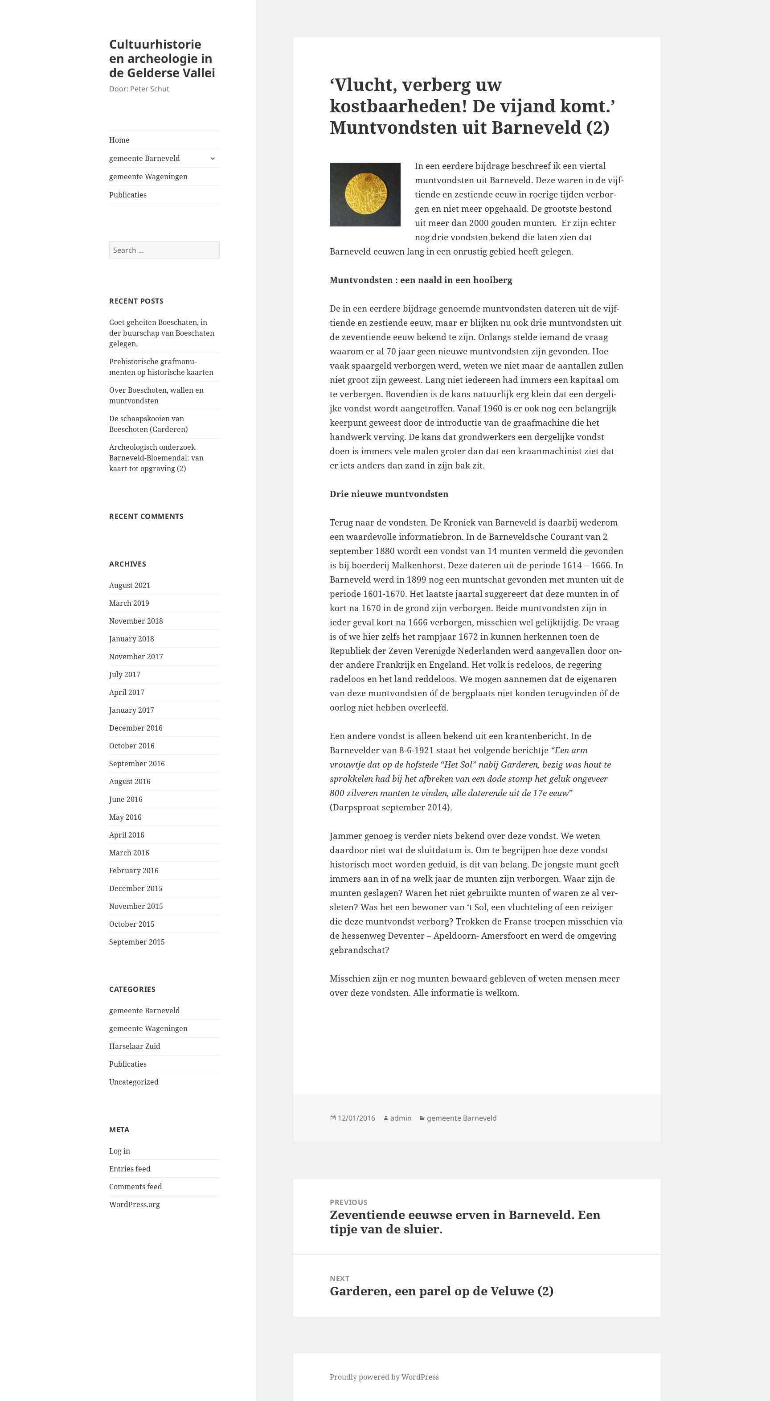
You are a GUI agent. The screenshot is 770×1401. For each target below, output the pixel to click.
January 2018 (131, 639)
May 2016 (125, 817)
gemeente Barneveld (144, 158)
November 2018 (136, 621)
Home (119, 140)
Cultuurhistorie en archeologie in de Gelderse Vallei (162, 58)
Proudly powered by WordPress (384, 1377)
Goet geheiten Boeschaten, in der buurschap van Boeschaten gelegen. (161, 333)
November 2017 (136, 656)
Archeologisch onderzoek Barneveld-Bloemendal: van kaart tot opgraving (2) (156, 457)
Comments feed (135, 1186)
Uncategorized (134, 1082)
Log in (119, 1151)
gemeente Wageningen (148, 176)
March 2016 (129, 853)
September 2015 (137, 942)
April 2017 (126, 692)
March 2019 (129, 603)
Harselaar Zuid (134, 1046)
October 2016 (132, 746)
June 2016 (126, 799)
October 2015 (132, 924)
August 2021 (130, 585)
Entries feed (130, 1169)
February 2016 (134, 870)
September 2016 (137, 763)
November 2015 (136, 906)
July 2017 (124, 674)
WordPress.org (134, 1204)
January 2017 (131, 710)
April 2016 (126, 835)
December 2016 (136, 728)
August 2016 (130, 781)
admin (401, 1118)
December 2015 (136, 888)
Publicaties (128, 195)
